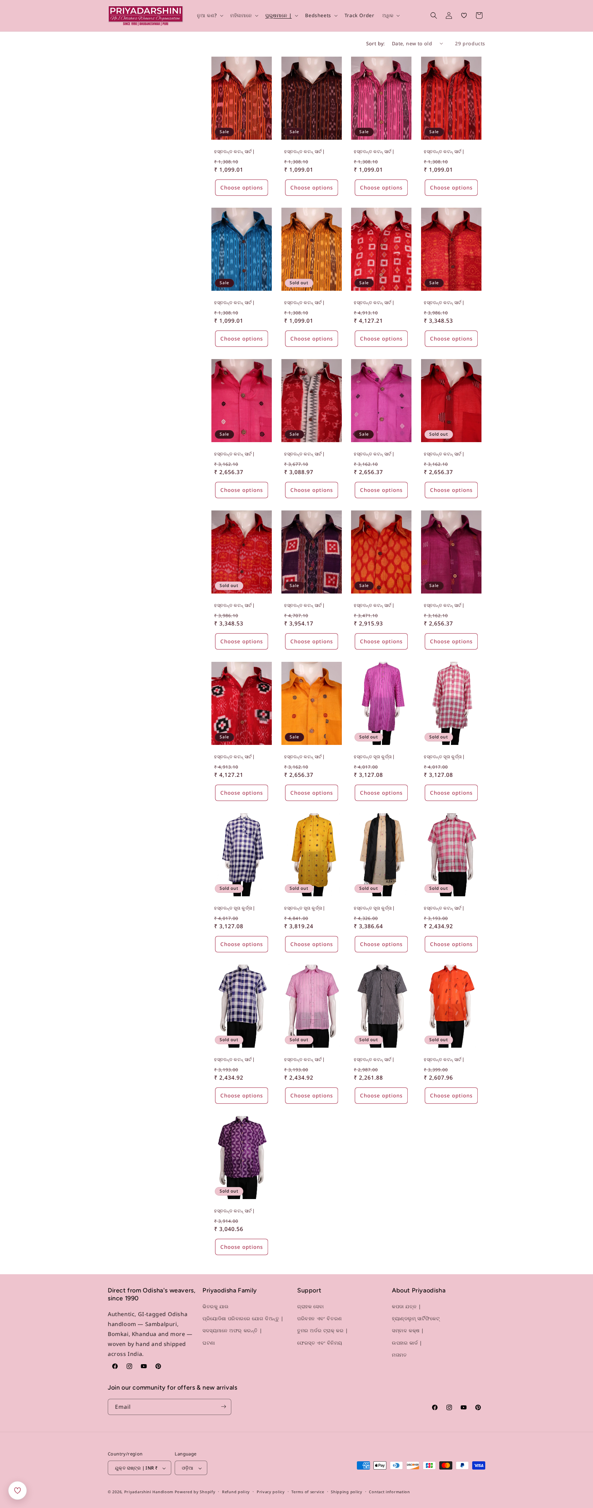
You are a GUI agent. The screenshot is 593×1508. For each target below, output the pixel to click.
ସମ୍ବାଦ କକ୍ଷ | (408, 1330)
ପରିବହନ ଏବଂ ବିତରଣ (319, 1318)
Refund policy (236, 1491)
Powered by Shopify (195, 1492)
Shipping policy (346, 1491)
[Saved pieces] (17, 1490)
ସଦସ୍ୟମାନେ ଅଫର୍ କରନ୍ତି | (232, 1330)
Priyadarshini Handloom (148, 1492)
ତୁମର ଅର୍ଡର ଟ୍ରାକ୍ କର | (322, 1330)
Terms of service (307, 1491)
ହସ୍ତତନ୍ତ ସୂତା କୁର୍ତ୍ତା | (374, 756)
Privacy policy (271, 1491)
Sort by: (375, 43)
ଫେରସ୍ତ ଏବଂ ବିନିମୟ (319, 1342)
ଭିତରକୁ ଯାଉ (215, 1306)
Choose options (241, 187)
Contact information (389, 1491)
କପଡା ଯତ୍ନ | (406, 1306)
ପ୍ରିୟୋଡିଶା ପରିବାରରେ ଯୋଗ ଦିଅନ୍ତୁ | (243, 1318)
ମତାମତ (399, 1354)
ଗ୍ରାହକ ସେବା (310, 1306)
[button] (209, 15)
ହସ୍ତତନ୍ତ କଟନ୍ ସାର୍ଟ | (234, 151)
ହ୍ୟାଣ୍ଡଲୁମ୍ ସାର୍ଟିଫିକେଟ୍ (416, 1318)
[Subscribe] (223, 1406)
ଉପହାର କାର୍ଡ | (407, 1342)
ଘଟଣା (208, 1342)
